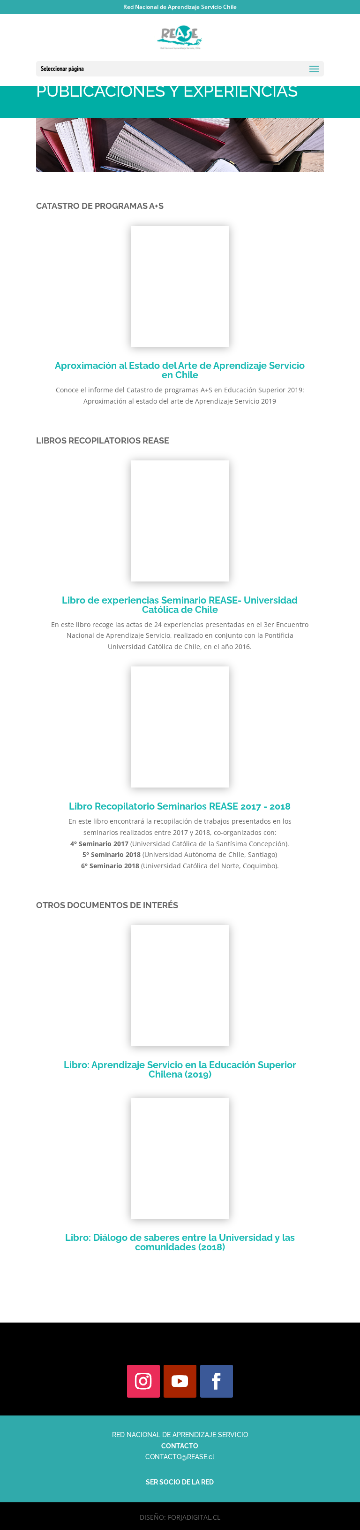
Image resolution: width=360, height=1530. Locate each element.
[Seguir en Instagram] (143, 1381)
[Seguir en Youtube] (180, 1381)
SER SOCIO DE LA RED (180, 1482)
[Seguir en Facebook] (216, 1381)
